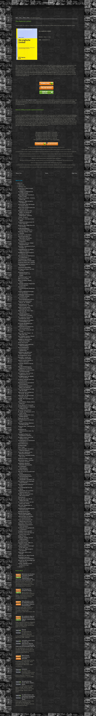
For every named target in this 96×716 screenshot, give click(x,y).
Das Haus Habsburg (23, 469)
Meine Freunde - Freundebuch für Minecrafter (26, 657)
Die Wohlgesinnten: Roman (24, 355)
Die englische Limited (23, 21)
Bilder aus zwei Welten (23, 278)
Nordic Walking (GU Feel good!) (25, 405)
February (21, 186)
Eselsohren (24, 669)
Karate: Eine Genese (23, 342)
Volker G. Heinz (26, 17)
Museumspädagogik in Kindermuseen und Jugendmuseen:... (23, 349)
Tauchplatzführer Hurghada (24, 259)
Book (20, 17)
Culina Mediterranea (23, 443)
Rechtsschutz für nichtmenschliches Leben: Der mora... (26, 431)
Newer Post (18, 173)
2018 (18, 183)
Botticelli (24, 629)
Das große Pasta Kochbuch (24, 410)
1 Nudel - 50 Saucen (23, 217)
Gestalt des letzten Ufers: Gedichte (26, 262)
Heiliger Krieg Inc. (22, 536)
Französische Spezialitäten (24, 267)
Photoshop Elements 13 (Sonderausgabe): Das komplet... (24, 274)
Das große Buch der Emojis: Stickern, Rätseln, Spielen (28, 683)
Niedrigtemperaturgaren (24, 511)
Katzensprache (21, 497)
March (20, 185)
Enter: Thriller (21, 447)
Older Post (74, 173)
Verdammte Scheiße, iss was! (25, 458)
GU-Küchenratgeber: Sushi (24, 277)
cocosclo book (48, 2)
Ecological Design (22, 445)
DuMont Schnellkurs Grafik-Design (26, 260)
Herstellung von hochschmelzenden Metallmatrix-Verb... (26, 288)
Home (48, 7)
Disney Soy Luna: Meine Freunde (26, 555)
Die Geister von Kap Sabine (24, 234)
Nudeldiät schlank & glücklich (25, 531)
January (21, 566)
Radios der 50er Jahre (23, 418)
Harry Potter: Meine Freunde (25, 523)
